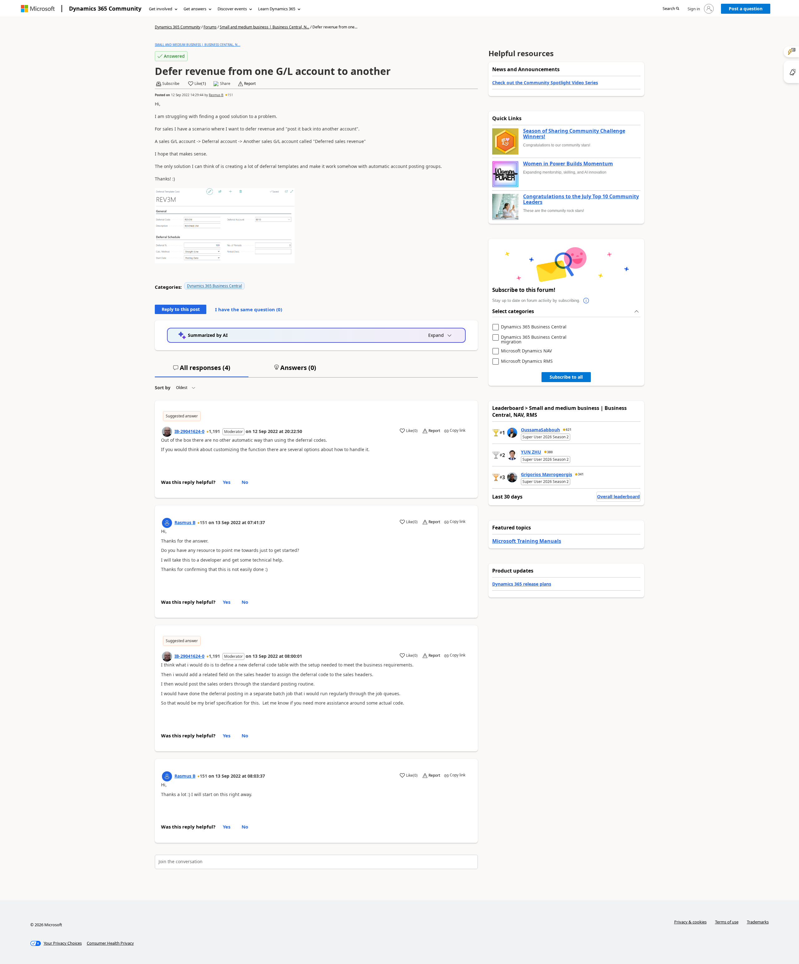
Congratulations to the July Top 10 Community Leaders (581, 199)
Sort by (162, 388)
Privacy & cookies (690, 922)
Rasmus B (216, 95)
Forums (210, 27)
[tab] (201, 370)
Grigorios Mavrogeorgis (546, 474)
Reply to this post (181, 309)
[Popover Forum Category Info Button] (586, 300)
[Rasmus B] (167, 523)
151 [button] (230, 95)
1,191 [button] (214, 431)
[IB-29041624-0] (167, 432)
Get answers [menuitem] (195, 9)
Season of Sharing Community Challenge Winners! (574, 133)
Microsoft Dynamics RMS (527, 361)
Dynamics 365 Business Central (214, 285)
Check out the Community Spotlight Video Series (545, 83)
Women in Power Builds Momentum (568, 164)
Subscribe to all (566, 377)
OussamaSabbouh (540, 430)
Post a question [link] (745, 9)
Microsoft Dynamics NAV (526, 351)
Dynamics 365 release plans (521, 584)
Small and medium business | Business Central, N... (264, 27)
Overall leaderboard (618, 496)
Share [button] (225, 83)
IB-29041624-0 (189, 431)
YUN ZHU (531, 452)
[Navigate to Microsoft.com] (38, 8)
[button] (671, 9)
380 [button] (550, 452)
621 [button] (568, 429)
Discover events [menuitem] (232, 9)
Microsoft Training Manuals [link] (526, 541)
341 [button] (581, 474)
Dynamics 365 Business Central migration (533, 339)
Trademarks (758, 922)
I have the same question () (248, 309)
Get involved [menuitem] (160, 9)
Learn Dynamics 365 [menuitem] (276, 9)
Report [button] (250, 83)
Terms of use (726, 922)
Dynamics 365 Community (105, 8)
